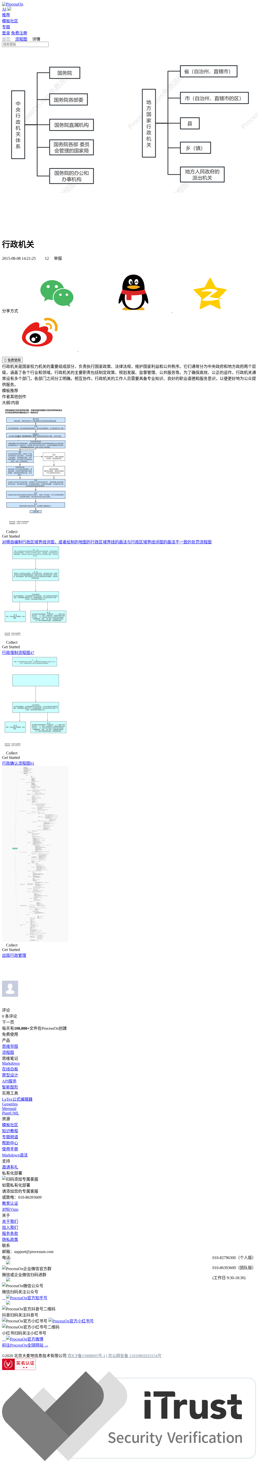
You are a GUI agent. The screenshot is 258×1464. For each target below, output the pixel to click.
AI (4, 9)
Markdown (11, 1063)
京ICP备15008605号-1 (86, 1356)
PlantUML (10, 1113)
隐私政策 (10, 1239)
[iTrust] (129, 1459)
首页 (6, 39)
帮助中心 (10, 1143)
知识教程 (10, 1131)
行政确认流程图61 (18, 763)
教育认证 (10, 1203)
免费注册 (19, 33)
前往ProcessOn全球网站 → (25, 1345)
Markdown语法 (15, 1155)
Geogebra (10, 1104)
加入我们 (10, 1227)
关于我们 (10, 1221)
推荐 (6, 15)
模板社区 (10, 21)
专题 (6, 27)
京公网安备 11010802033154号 (135, 1356)
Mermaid (9, 1108)
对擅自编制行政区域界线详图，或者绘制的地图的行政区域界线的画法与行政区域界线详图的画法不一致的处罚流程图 (107, 542)
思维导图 (10, 1046)
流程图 (21, 39)
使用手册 (10, 1149)
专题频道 (10, 1137)
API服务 (9, 1081)
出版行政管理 (14, 955)
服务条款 (10, 1233)
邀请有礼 (10, 1167)
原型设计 (10, 1075)
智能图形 (10, 1087)
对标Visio (10, 1209)
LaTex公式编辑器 (17, 1099)
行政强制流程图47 (18, 653)
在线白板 (10, 1069)
